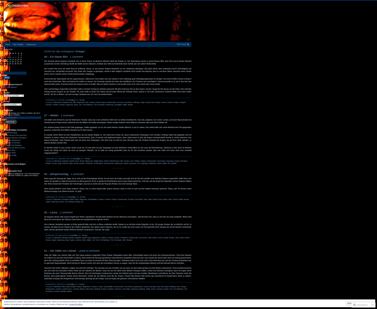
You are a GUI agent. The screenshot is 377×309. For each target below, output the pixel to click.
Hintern (154, 238)
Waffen (69, 291)
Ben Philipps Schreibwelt (16, 130)
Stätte (148, 289)
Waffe (125, 105)
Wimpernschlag (74, 202)
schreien (62, 105)
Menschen (90, 289)
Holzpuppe (170, 161)
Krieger (157, 102)
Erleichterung (114, 161)
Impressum (31, 44)
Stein (84, 240)
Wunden (129, 240)
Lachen (163, 102)
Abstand (65, 238)
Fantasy (92, 102)
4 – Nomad (81, 100)
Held (145, 199)
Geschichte (128, 102)
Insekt (160, 238)
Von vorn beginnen (10, 87)
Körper (166, 286)
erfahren (104, 238)
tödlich (89, 240)
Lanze (177, 238)
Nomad (64, 163)
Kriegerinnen (50, 289)
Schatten (110, 289)
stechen (78, 240)
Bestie (82, 161)
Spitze (72, 240)
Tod (138, 163)
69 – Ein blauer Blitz (56, 56)
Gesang (120, 102)
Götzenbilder (108, 286)
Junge (142, 102)
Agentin (71, 238)
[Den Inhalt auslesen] (5, 130)
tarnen (153, 289)
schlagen (182, 102)
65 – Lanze (50, 212)
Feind (98, 102)
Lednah (58, 289)
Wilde (165, 163)
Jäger (150, 199)
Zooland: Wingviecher (13, 140)
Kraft (152, 102)
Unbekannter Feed (14, 171)
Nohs (170, 199)
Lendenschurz (67, 289)
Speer (76, 105)
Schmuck (117, 289)
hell (162, 286)
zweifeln (174, 163)
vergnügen (144, 163)
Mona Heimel (185, 238)
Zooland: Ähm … (11, 150)
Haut (158, 286)
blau (70, 102)
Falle (121, 161)
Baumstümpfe (71, 286)
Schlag (175, 102)
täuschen (133, 163)
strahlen (126, 163)
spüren (61, 202)
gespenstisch (138, 286)
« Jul (5, 68)
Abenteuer (57, 102)
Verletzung (109, 105)
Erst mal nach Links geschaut (15, 135)
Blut (87, 102)
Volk (124, 240)
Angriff (71, 161)
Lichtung (76, 289)
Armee (77, 161)
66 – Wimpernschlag (56, 174)
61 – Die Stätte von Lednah (60, 250)
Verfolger (63, 291)
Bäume (79, 286)
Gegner (103, 102)
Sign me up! (10, 122)
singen (48, 202)
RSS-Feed (181, 44)
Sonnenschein (109, 163)
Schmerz (49, 105)
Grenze (146, 286)
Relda (181, 199)
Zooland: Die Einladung (13, 145)
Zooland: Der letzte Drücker (15, 148)
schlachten (89, 163)
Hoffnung (136, 102)
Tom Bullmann (88, 105)
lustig (59, 163)
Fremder (108, 199)
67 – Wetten (51, 115)
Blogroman (81, 102)
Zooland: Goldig (10, 155)
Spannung (69, 105)
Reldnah (97, 289)
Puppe (70, 163)
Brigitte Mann (98, 161)
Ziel (168, 163)
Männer (82, 289)
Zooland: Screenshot (12, 143)
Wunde (130, 105)
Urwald (56, 291)
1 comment (76, 56)
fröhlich (137, 161)
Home (7, 44)
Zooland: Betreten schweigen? (16, 138)
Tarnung (159, 289)
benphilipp (71, 100)
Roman (169, 102)
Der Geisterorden (17, 5)
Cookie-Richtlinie (76, 304)
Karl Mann (183, 161)
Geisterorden (111, 102)
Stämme (142, 289)
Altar (63, 286)
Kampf (147, 102)
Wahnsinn (152, 163)
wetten (159, 163)
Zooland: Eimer (10, 153)
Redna (76, 163)
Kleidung (173, 286)
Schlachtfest (98, 163)
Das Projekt (18, 44)
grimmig (153, 286)
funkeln (116, 238)
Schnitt (55, 105)
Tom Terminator (99, 105)
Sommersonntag (11, 133)
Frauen (100, 286)
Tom (80, 105)
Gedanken (124, 238)
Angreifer (65, 102)
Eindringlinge (92, 199)
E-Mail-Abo (8, 110)
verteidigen (118, 105)
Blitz (74, 102)
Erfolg (106, 161)
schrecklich (126, 289)
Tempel (165, 289)
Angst (77, 199)
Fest (132, 161)
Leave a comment (89, 250)
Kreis (178, 286)
